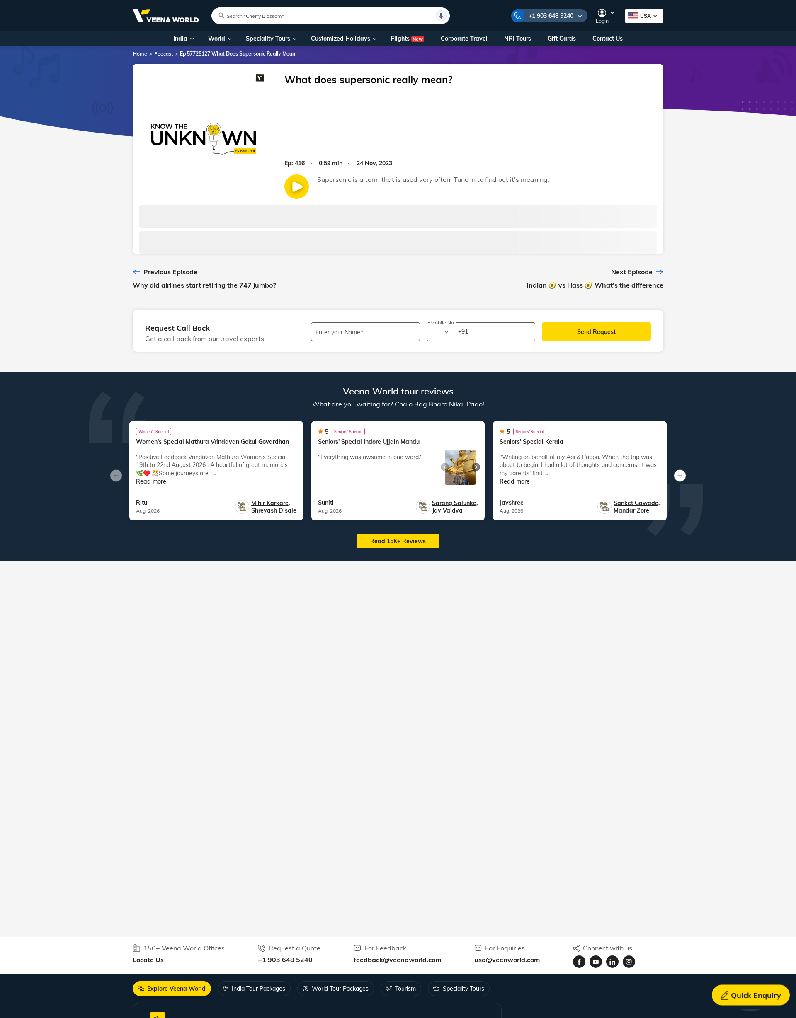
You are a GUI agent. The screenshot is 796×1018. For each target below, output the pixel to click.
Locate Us (148, 959)
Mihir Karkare (270, 503)
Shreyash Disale (273, 510)
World (216, 38)
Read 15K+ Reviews (398, 541)
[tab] (172, 988)
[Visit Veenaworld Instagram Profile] (629, 961)
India (180, 38)
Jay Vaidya (447, 510)
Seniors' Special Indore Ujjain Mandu (369, 441)
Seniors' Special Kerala (531, 441)
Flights (407, 38)
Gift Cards (562, 38)
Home (140, 54)
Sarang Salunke (455, 503)
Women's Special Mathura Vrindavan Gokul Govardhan (212, 441)
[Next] (680, 475)
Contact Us (607, 38)
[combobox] (440, 332)
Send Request (596, 332)
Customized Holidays (340, 38)
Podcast (163, 54)
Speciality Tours (268, 38)
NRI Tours (517, 38)
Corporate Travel (464, 38)
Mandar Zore (631, 510)
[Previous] (116, 475)
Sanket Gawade (637, 503)
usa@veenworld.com (507, 959)
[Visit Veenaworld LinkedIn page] (612, 961)
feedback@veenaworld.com (397, 959)
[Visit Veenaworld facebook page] (579, 961)
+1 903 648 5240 (551, 15)
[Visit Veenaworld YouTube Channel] (596, 961)
